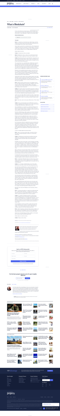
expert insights (11, 21)
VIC (42, 385)
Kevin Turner (9, 27)
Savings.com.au (17, 408)
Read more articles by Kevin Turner (17, 293)
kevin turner (16, 21)
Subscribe (27, 278)
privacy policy (26, 280)
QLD (42, 386)
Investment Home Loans (31, 6)
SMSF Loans (38, 6)
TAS (49, 385)
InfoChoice (21, 408)
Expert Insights (14, 284)
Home (8, 21)
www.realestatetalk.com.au (18, 235)
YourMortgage (24, 408)
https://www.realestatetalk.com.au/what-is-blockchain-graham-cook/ (24, 222)
